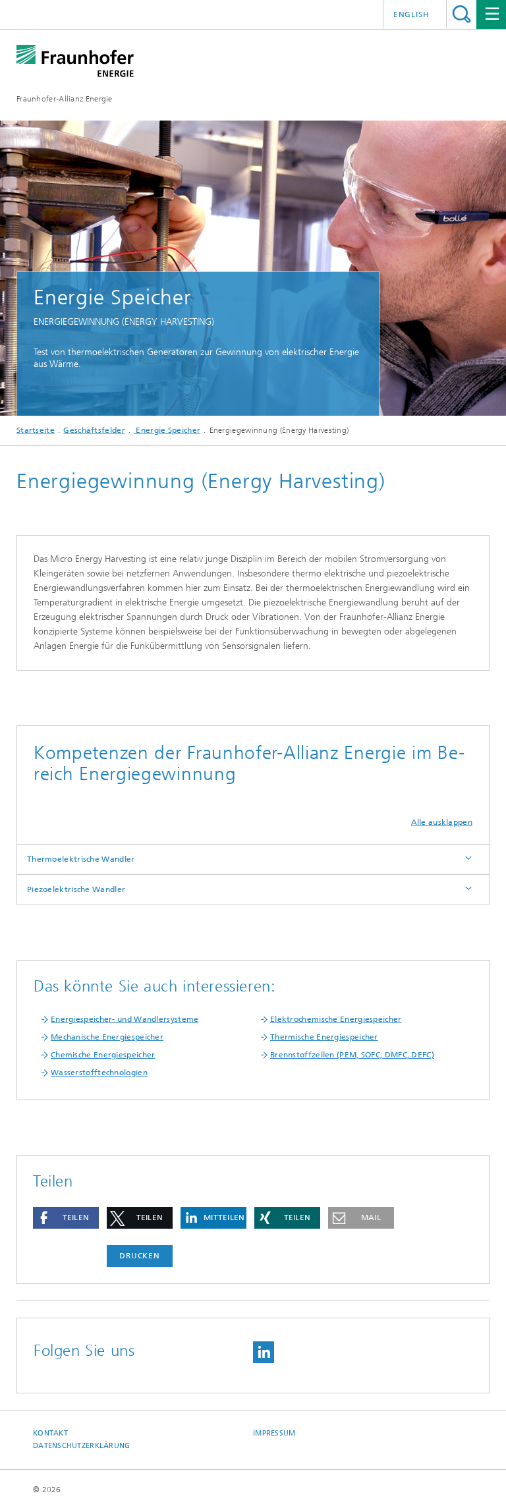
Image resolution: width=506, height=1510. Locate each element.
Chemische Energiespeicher (103, 1054)
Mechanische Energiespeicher (107, 1037)
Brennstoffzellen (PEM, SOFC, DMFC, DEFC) (352, 1054)
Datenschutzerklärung (81, 1445)
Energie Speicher (167, 430)
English (411, 14)
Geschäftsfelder (94, 430)
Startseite (35, 430)
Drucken (139, 1255)
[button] (66, 1218)
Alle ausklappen (442, 822)
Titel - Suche (461, 14)
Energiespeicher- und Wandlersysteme (125, 1019)
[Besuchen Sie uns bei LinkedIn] (263, 1352)
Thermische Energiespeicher (324, 1037)
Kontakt (50, 1433)
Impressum (274, 1433)
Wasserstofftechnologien (99, 1072)
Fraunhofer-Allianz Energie (64, 98)
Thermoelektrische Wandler (81, 859)
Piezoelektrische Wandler (76, 889)
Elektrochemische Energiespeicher (336, 1019)
